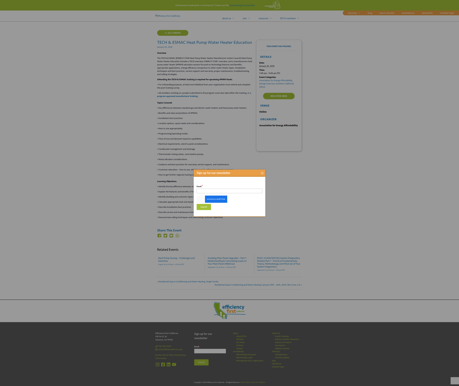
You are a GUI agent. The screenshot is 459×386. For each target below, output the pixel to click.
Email (200, 186)
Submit (203, 207)
